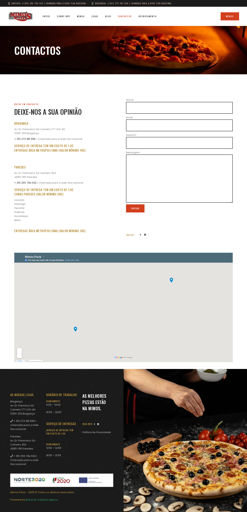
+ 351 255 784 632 (25, 182)
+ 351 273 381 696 (24, 139)
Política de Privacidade (96, 432)
